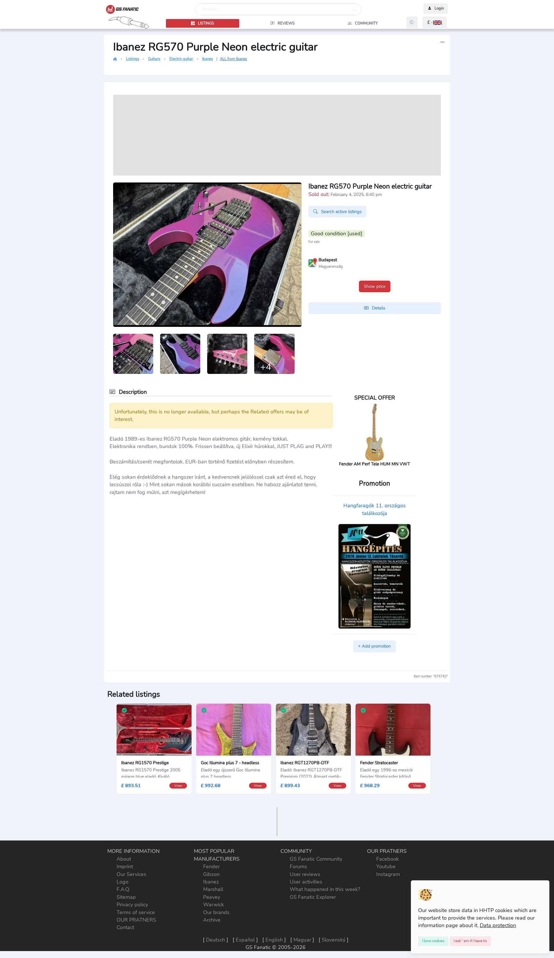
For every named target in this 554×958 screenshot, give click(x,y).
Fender (211, 866)
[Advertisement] (277, 135)
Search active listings (341, 212)
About (124, 859)
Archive (211, 919)
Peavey (211, 897)
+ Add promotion (374, 646)
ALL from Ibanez (233, 58)
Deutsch (215, 939)
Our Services (131, 874)
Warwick (213, 904)
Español (245, 939)
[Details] (442, 42)
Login (439, 8)
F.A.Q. (123, 889)
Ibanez (207, 58)
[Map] (312, 262)
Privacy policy (132, 904)
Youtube (386, 866)
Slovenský (333, 939)
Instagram (388, 874)
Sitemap (126, 897)
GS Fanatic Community (316, 859)
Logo (122, 881)
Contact (125, 927)
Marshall (213, 889)
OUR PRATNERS (136, 919)
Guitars (154, 58)
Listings (132, 58)
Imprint (125, 866)
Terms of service (136, 912)
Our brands (216, 912)
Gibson (211, 874)
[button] (434, 22)
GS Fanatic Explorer (313, 897)
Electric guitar (181, 58)
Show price (374, 286)
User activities (306, 881)
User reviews (305, 874)
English (274, 939)
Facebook (387, 859)
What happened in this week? (325, 889)
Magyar (302, 939)
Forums (298, 866)
